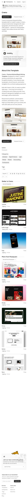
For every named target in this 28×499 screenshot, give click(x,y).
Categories (4, 489)
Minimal (4, 159)
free (4, 169)
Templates (4, 487)
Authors (4, 493)
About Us (12, 489)
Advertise (12, 491)
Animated (4, 157)
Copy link (5, 173)
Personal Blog (17, 159)
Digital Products (13, 157)
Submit (12, 487)
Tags (3, 491)
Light (20, 157)
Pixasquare (4, 150)
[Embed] (6, 176)
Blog (3, 496)
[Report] (3, 176)
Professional (5, 162)
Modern (10, 159)
